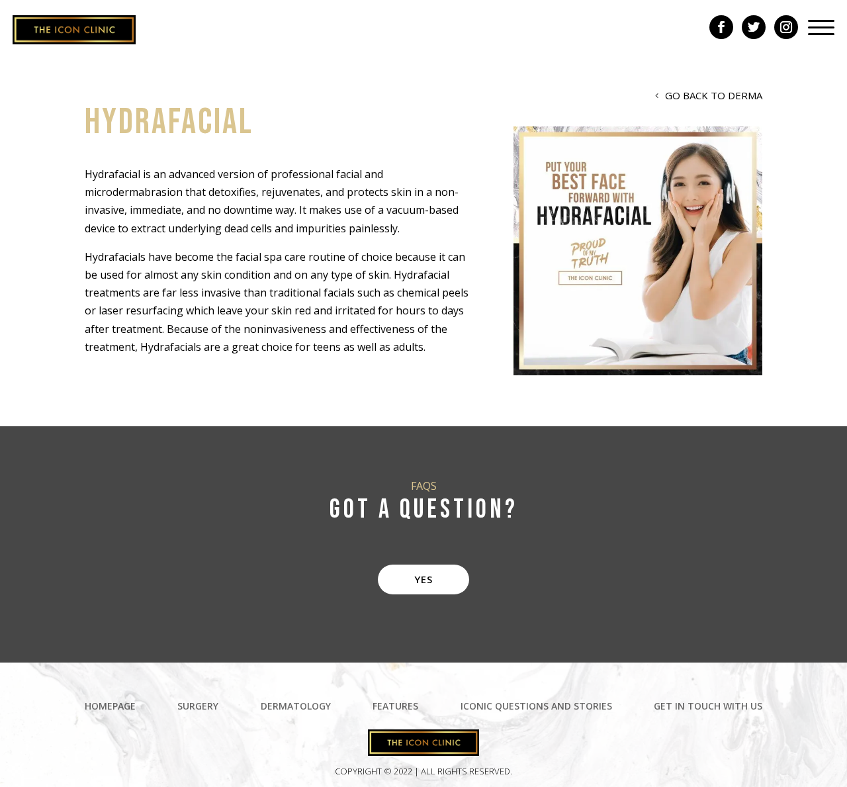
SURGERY (197, 707)
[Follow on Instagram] (786, 27)
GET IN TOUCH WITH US (708, 707)
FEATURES (395, 707)
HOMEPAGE (110, 707)
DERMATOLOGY (296, 707)
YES (423, 579)
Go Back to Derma (713, 95)
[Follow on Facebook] (721, 27)
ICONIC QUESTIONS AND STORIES (536, 707)
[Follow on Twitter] (754, 27)
